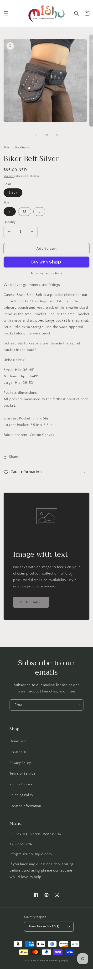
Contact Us (18, 752)
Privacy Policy (20, 763)
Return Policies (21, 784)
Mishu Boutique (40, 960)
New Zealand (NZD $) (44, 926)
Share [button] (13, 457)
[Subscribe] (78, 705)
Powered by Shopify (58, 960)
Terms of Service (22, 774)
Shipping (9, 176)
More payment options (46, 273)
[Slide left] (36, 135)
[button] (6, 13)
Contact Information (25, 806)
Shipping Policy (21, 795)
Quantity (10, 222)
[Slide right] (57, 135)
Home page (18, 741)
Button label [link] (31, 602)
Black (13, 193)
